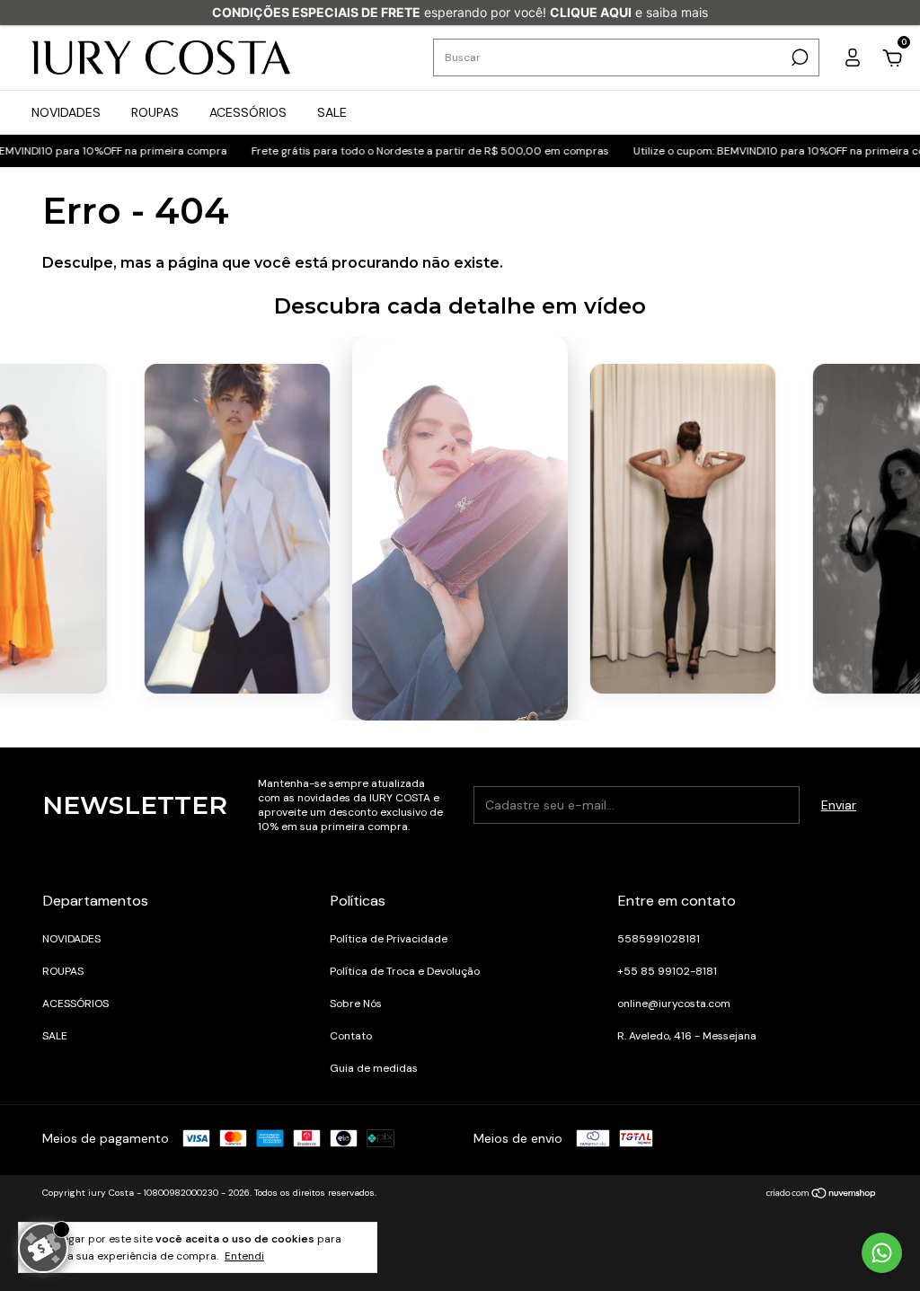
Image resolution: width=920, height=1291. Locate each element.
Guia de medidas (374, 1068)
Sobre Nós (356, 1003)
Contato (351, 1036)
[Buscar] (798, 57)
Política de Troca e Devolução (405, 971)
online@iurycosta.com (673, 1003)
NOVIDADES (66, 112)
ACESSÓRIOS (248, 112)
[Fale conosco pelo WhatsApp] (882, 1253)
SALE (332, 112)
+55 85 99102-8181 (667, 971)
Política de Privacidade (388, 939)
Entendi (244, 1256)
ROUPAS (155, 112)
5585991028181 (658, 939)
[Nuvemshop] (821, 1195)
